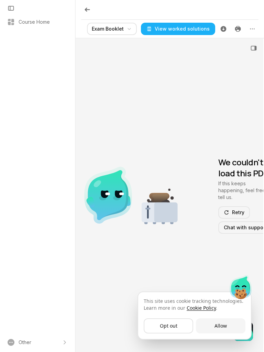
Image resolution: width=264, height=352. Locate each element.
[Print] (238, 29)
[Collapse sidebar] (11, 8)
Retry (238, 212)
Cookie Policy (201, 308)
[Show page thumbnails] (253, 48)
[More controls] (252, 29)
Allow (220, 325)
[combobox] (112, 29)
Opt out (168, 325)
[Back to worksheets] (87, 9)
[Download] (223, 29)
